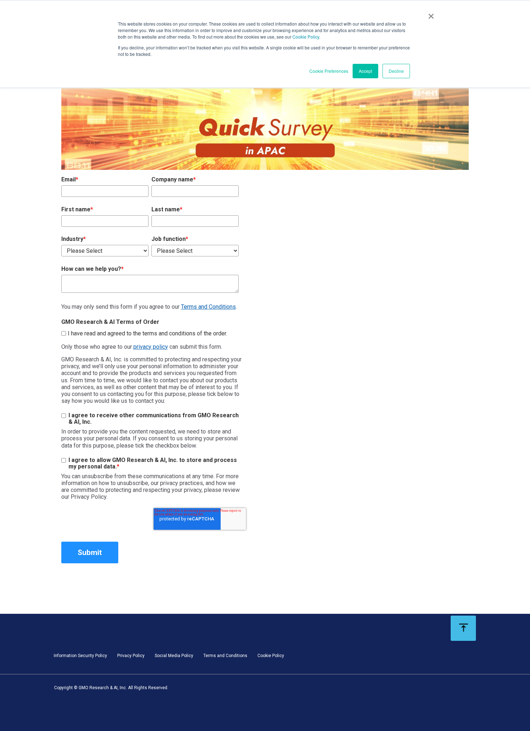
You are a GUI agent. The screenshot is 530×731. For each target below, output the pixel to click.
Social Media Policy (174, 655)
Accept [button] (365, 71)
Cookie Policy (305, 37)
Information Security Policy (80, 655)
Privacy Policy (131, 655)
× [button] (431, 13)
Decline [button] (396, 71)
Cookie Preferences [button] (328, 71)
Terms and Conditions (208, 306)
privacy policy (150, 346)
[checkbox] (150, 332)
